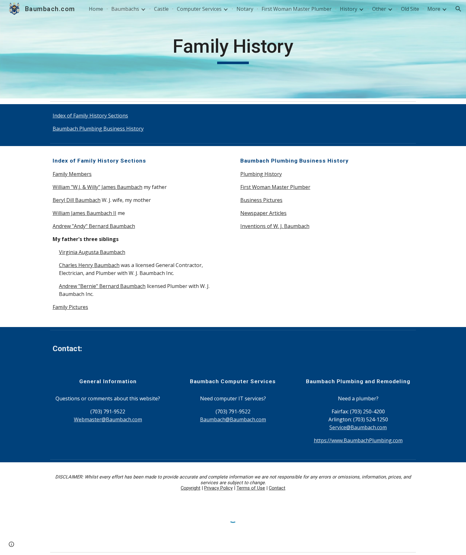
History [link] (348, 8)
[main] (233, 49)
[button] (458, 9)
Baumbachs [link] (125, 8)
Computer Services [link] (199, 8)
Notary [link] (244, 8)
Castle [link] (161, 8)
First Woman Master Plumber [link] (297, 8)
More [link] (433, 8)
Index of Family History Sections (90, 115)
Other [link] (379, 8)
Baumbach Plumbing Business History (98, 128)
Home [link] (96, 8)
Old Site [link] (410, 8)
